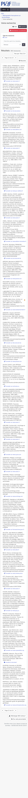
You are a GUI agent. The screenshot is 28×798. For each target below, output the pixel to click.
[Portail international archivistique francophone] (14, 4)
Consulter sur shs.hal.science (13, 111)
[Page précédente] (2, 57)
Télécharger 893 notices (17, 716)
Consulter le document (11, 662)
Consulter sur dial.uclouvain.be (13, 342)
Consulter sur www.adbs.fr (12, 549)
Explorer (23, 26)
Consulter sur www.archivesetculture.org (16, 705)
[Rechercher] (23, 44)
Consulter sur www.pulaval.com (14, 278)
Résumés (23, 60)
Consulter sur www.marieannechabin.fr (15, 309)
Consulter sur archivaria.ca (12, 386)
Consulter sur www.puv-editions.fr (14, 191)
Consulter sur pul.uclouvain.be (13, 258)
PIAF (2, 13)
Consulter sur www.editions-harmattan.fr (16, 241)
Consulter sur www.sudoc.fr (13, 81)
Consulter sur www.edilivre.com (14, 129)
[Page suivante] (15, 57)
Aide (15, 26)
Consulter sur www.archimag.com (14, 496)
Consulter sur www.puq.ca (12, 610)
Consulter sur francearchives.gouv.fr (15, 529)
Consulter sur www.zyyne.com (13, 454)
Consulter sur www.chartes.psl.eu (14, 573)
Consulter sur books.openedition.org (15, 650)
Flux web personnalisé (19, 719)
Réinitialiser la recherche (18, 30)
